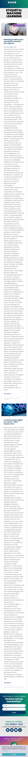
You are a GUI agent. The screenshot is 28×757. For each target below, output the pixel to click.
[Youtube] (13, 2)
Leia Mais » (7, 394)
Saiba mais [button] (5, 750)
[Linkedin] (11, 2)
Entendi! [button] (14, 754)
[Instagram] (15, 2)
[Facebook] (9, 2)
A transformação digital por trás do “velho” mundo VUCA (13, 422)
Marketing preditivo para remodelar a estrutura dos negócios (13, 41)
